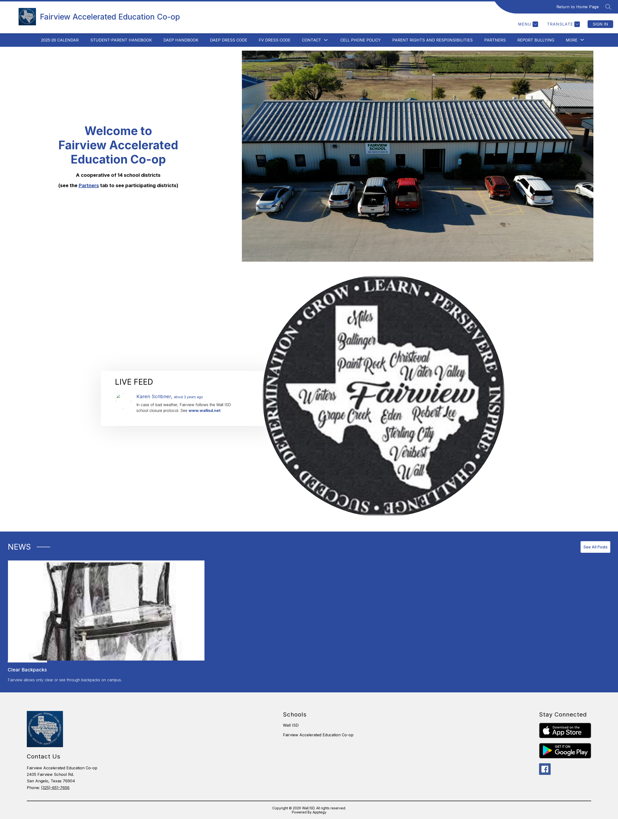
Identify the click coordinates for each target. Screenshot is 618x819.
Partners (495, 40)
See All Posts (595, 547)
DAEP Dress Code (228, 40)
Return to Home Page (577, 6)
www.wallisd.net (205, 410)
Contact (311, 40)
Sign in (600, 24)
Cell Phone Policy (360, 40)
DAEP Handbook (180, 40)
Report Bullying (535, 40)
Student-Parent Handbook (121, 40)
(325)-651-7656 (55, 787)
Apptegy (319, 812)
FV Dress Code (274, 40)
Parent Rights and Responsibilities (432, 40)
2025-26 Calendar (60, 40)
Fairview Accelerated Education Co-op (318, 734)
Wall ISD (291, 725)
